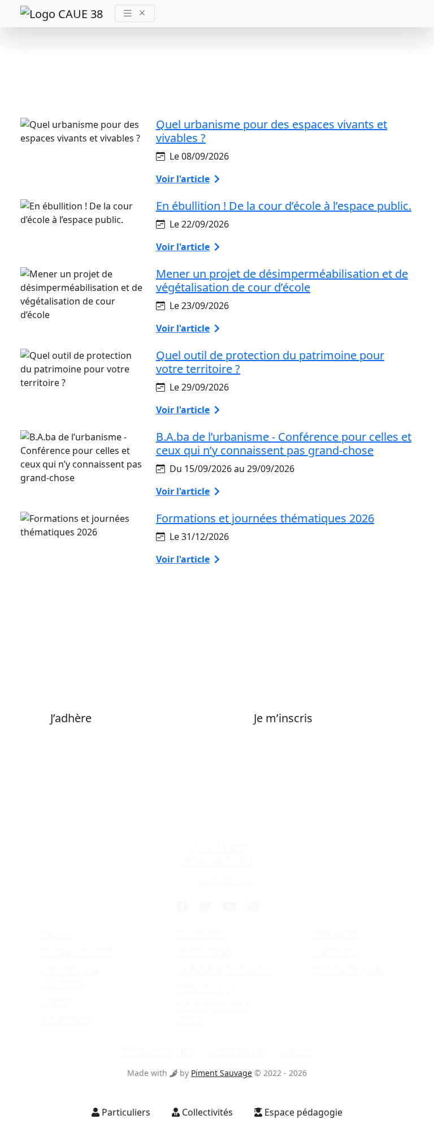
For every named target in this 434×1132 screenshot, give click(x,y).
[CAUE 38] (63, 13)
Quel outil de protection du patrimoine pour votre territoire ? (270, 362)
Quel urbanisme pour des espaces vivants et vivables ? (271, 131)
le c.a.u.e (56, 933)
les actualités (201, 933)
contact (54, 1001)
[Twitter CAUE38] (205, 906)
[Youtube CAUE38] (229, 906)
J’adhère (71, 718)
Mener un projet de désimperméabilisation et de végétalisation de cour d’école (282, 280)
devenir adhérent (75, 951)
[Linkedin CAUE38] (253, 906)
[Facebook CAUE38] (182, 906)
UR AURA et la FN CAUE (223, 969)
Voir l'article (183, 179)
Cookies (294, 1051)
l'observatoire (203, 951)
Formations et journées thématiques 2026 (265, 518)
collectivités (334, 951)
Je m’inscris (283, 718)
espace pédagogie (349, 969)
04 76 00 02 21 (227, 879)
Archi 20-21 (198, 987)
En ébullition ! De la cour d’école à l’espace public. (283, 205)
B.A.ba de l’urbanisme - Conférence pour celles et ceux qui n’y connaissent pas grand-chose (283, 443)
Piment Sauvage (221, 1072)
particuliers (334, 933)
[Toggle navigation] (135, 13)
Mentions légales (159, 1051)
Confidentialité (236, 1051)
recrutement (65, 1019)
